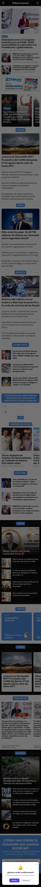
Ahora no (26, 880)
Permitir (14, 880)
